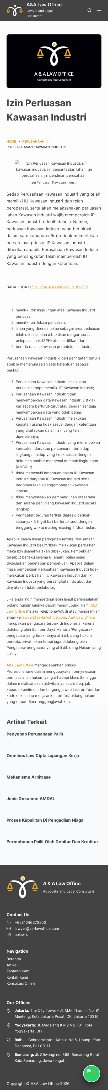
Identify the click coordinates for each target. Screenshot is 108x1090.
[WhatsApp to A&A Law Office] (33, 922)
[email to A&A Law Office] (33, 928)
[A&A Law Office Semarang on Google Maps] (54, 1057)
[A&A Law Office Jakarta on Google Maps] (54, 1013)
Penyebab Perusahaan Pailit (35, 734)
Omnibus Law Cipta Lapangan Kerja (43, 755)
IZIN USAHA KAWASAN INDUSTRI (59, 287)
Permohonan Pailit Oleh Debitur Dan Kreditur (52, 841)
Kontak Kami (17, 977)
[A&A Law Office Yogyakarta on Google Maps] (54, 1028)
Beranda (14, 959)
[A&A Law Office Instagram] (33, 934)
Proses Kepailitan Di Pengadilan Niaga (45, 820)
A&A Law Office (44, 4)
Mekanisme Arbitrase (29, 777)
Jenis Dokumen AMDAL (31, 798)
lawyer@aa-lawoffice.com (44, 617)
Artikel (12, 965)
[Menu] (99, 10)
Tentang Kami (18, 971)
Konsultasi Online (21, 983)
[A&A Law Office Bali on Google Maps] (54, 1043)
